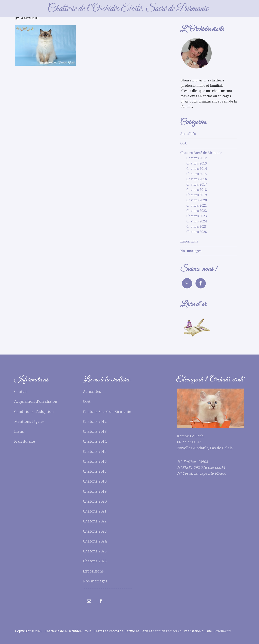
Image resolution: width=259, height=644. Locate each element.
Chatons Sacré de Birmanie (201, 153)
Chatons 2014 (196, 169)
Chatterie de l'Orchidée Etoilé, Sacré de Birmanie (128, 8)
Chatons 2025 (196, 227)
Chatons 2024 (196, 221)
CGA (183, 143)
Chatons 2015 (196, 174)
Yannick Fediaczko (167, 631)
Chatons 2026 (196, 232)
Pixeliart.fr (222, 631)
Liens (19, 431)
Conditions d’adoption (34, 411)
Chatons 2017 (196, 184)
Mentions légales (29, 421)
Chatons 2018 (196, 190)
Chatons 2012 (196, 158)
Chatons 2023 (196, 216)
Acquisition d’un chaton (35, 401)
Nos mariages (190, 251)
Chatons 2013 (196, 163)
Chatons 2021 (196, 205)
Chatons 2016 (196, 179)
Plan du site (24, 441)
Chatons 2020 (196, 200)
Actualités (188, 134)
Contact (21, 391)
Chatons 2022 (196, 211)
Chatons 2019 (196, 195)
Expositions (189, 241)
